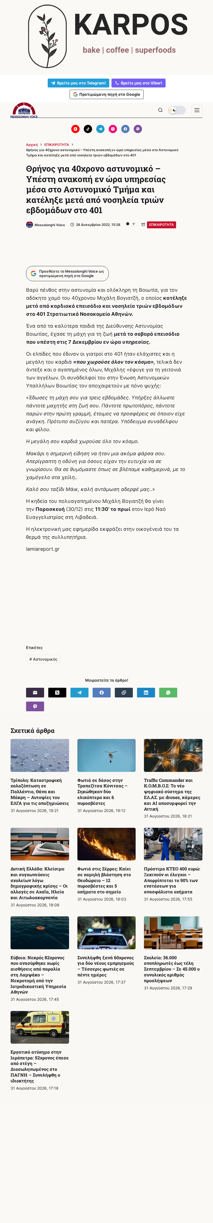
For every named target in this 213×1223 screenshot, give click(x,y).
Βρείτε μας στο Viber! (141, 83)
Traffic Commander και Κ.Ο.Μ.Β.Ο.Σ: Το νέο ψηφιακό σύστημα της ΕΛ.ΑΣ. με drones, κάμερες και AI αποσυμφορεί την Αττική (172, 794)
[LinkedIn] (146, 692)
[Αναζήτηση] (160, 110)
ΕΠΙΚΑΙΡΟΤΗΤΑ (161, 225)
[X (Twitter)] (57, 692)
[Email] (35, 692)
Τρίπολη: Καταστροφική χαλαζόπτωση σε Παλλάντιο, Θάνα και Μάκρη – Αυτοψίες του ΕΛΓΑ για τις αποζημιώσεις (40, 791)
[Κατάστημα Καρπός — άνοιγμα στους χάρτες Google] (106, 36)
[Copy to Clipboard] (124, 692)
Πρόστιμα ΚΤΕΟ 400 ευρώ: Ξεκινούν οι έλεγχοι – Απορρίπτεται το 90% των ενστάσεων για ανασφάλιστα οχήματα (172, 880)
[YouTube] (75, 129)
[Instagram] (113, 129)
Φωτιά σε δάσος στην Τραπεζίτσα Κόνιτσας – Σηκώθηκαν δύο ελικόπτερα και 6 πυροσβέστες (102, 791)
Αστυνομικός (43, 659)
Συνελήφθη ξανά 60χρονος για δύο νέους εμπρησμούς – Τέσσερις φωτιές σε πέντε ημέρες (105, 966)
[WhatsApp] (168, 692)
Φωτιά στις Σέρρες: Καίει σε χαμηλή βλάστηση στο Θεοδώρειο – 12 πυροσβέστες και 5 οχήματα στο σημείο (104, 880)
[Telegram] (100, 129)
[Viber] (138, 129)
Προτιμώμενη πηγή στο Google (109, 94)
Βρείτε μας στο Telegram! (81, 83)
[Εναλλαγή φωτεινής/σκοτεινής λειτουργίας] (177, 110)
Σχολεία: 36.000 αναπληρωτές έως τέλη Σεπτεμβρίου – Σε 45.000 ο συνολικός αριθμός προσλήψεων (172, 969)
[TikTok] (88, 129)
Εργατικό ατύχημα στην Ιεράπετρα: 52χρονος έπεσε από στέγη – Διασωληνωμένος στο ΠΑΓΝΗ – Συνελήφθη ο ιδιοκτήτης (40, 1066)
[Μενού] (196, 110)
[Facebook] (125, 129)
